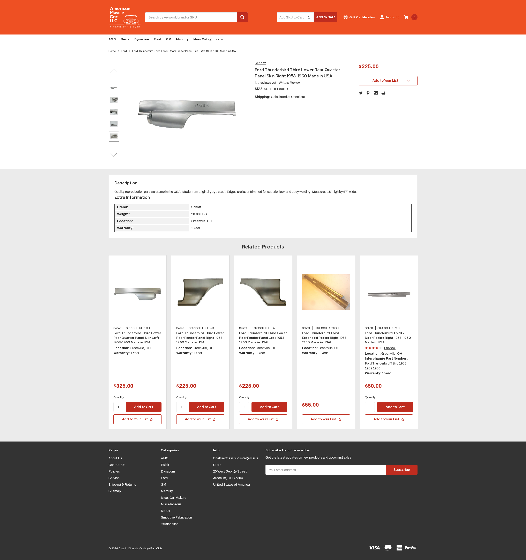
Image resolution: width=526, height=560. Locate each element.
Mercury (182, 39)
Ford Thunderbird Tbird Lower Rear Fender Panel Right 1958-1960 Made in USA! (200, 337)
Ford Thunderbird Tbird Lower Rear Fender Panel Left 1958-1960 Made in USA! (263, 337)
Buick (125, 39)
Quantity (118, 397)
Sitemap (114, 491)
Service (114, 478)
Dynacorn (141, 39)
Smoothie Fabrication (176, 517)
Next (114, 155)
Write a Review (290, 82)
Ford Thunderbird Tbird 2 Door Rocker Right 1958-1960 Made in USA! (388, 337)
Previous (114, 71)
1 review (390, 348)
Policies (114, 471)
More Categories (206, 39)
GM (168, 39)
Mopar (165, 511)
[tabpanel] (137, 342)
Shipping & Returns (122, 484)
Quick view (137, 292)
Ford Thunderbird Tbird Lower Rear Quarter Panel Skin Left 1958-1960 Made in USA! (137, 337)
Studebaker (169, 524)
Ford (157, 39)
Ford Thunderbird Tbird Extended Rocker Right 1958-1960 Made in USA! (325, 337)
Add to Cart (325, 17)
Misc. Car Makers (173, 497)
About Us (115, 458)
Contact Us (116, 465)
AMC (112, 39)
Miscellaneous (171, 504)
